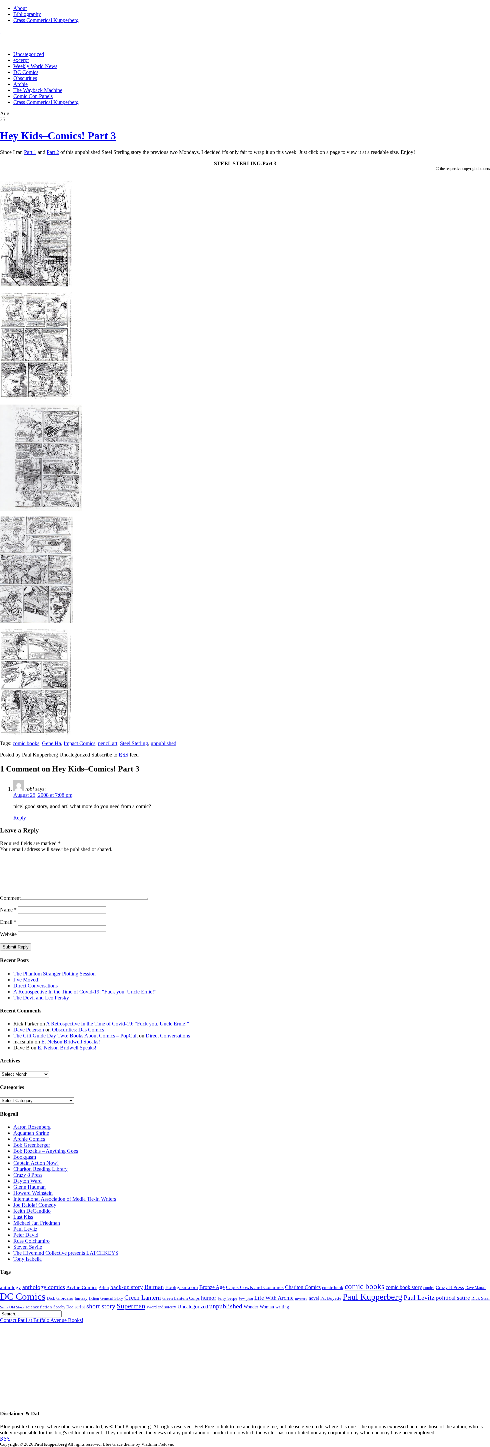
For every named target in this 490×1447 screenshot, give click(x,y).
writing (282, 1306)
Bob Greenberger (31, 1145)
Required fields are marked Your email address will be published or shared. (56, 846)
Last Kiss (23, 1217)
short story (100, 1306)
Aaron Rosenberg (32, 1127)
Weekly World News (35, 66)
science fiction (39, 1307)
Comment (10, 898)
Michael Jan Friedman (36, 1223)
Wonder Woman (259, 1306)
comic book (332, 1287)
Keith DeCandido (32, 1211)
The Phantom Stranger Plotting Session (54, 973)
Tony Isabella (27, 1259)
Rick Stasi (480, 1298)
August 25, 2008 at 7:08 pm (42, 795)
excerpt (21, 60)
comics (428, 1288)
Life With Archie (274, 1298)
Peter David (25, 1235)
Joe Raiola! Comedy (34, 1205)
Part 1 (30, 152)
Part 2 (53, 152)
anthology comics (43, 1287)
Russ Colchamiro (31, 1241)
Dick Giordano (60, 1298)
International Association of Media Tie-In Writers (64, 1199)
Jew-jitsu (246, 1298)
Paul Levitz (25, 1229)
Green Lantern (142, 1297)
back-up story (126, 1287)
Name (8, 909)
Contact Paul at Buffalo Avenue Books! (41, 1320)
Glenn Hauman (29, 1187)
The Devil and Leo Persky (41, 997)
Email (8, 922)
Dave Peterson (28, 1029)
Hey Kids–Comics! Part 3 (58, 136)
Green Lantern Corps (181, 1298)
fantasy (81, 1298)
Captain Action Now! (36, 1163)
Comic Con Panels (33, 96)
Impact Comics (79, 743)
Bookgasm (24, 1157)
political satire (453, 1298)
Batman (154, 1286)
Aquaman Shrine (31, 1133)
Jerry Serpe (227, 1298)
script (80, 1306)
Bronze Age (212, 1287)
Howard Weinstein (33, 1193)
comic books (26, 743)
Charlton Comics (303, 1287)
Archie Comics (29, 1139)
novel (314, 1298)
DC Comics (25, 72)
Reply (19, 817)
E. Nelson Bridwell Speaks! (70, 1041)
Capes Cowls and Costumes (255, 1287)
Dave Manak (475, 1288)
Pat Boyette (330, 1298)
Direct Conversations (35, 985)
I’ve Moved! (26, 979)
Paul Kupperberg (372, 1297)
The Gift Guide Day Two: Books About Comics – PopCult (75, 1035)
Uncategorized (28, 54)
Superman (131, 1306)
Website (8, 934)
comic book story (404, 1287)
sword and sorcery (161, 1307)
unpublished (163, 743)
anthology (10, 1287)
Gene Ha (51, 743)
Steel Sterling (134, 743)
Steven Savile (27, 1247)
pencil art (107, 743)
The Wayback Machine (37, 90)
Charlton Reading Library (40, 1169)
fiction (94, 1298)
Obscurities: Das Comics (78, 1029)
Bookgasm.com (181, 1287)
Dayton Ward (27, 1181)
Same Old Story (12, 1307)
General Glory (111, 1298)
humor (208, 1298)
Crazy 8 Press (27, 1175)
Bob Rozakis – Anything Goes (45, 1151)
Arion (104, 1287)
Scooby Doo (63, 1307)
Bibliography (27, 14)
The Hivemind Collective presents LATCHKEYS (65, 1253)
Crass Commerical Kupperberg (46, 20)
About (20, 8)
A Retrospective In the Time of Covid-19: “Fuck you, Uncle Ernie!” (84, 991)
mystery (301, 1298)
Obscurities (25, 78)
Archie (20, 84)
